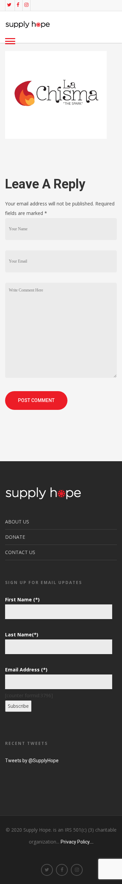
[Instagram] (26, 5)
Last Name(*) (21, 634)
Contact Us (20, 552)
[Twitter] (9, 5)
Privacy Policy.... (77, 842)
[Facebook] (18, 5)
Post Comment (36, 400)
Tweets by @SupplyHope (32, 760)
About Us (17, 521)
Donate (15, 537)
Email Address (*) (26, 669)
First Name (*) (22, 599)
